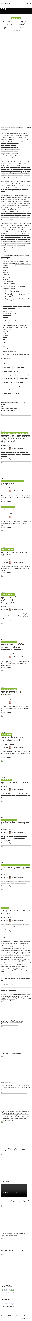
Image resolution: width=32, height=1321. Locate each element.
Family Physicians (22, 375)
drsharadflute (10, 1151)
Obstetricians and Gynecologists (12, 386)
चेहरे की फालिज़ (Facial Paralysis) (11, 693)
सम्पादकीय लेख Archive (7, 984)
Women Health (12, 641)
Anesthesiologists (18, 364)
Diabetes (4, 594)
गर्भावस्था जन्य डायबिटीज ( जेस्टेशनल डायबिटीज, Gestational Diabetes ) (13, 647)
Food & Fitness (15, 433)
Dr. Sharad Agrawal (11, 27)
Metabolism (23, 433)
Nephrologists (7, 382)
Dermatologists (20, 367)
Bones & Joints (6, 433)
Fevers (15, 481)
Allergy (4, 820)
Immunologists (24, 378)
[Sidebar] (2, 1319)
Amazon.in (19, 1021)
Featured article (7, 481)
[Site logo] (5, 3)
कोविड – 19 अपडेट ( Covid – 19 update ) (15, 912)
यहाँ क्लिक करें (18, 1023)
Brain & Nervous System (9, 689)
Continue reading (6, 459)
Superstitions (24, 865)
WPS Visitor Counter (12, 1292)
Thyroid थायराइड (9, 509)
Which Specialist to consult (11, 393)
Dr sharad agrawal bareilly (10, 371)
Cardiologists (7, 367)
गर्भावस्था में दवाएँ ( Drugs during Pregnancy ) (12, 738)
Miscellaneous (10, 13)
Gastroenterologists (9, 378)
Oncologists (6, 389)
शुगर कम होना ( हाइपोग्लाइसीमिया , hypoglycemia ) (9, 600)
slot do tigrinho (26, 1318)
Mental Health (6, 865)
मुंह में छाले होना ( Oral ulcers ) (15, 782)
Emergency (11, 594)
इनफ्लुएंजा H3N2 (8, 483)
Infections (20, 481)
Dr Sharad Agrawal (12, 1235)
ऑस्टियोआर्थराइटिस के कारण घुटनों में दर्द (14, 553)
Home (3, 13)
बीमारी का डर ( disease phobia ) (15, 869)
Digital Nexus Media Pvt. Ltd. (16, 1316)
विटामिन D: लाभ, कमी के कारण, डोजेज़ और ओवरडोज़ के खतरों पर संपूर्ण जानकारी (15, 439)
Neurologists (19, 382)
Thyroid (12, 507)
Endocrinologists (8, 375)
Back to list (4, 404)
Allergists (6, 364)
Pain (12, 549)
